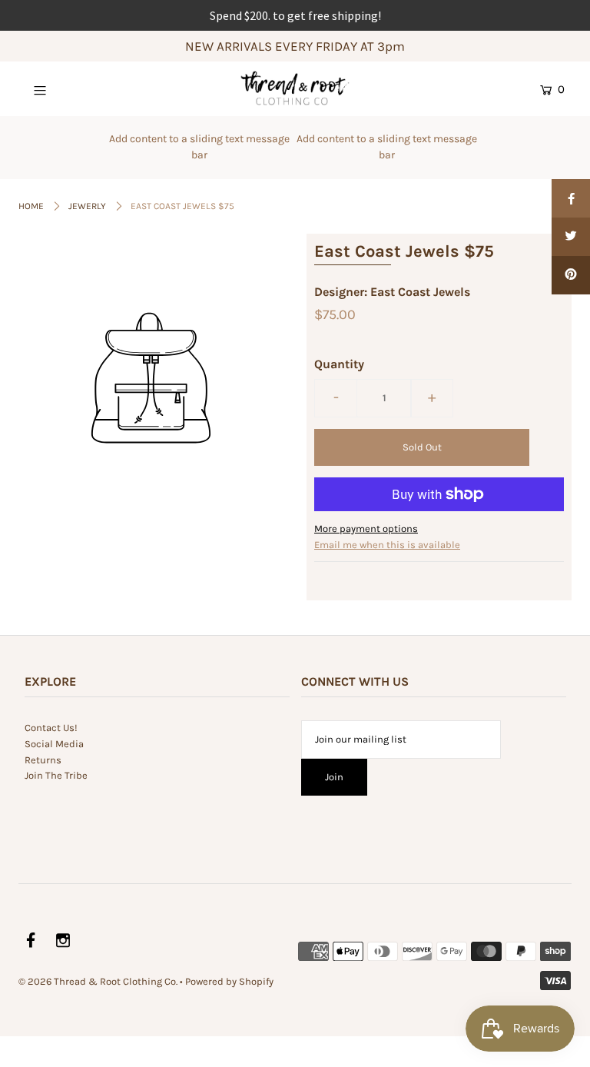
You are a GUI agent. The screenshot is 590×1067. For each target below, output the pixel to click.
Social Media (54, 744)
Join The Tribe (56, 775)
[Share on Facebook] (571, 198)
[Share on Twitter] (571, 237)
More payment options (366, 528)
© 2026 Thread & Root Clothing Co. (97, 981)
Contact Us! (51, 727)
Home (31, 206)
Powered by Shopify (229, 981)
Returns (43, 760)
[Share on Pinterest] (571, 275)
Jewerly (87, 206)
